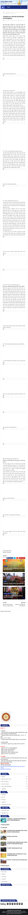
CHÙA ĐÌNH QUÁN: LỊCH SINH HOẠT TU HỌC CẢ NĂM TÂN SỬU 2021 (14, 569)
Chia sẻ (3, 776)
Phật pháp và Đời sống (6, 786)
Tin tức (12, 12)
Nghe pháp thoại (5, 810)
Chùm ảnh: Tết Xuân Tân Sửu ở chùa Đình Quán (14, 583)
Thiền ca (3, 874)
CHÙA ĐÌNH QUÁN (6, 2)
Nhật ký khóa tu (5, 781)
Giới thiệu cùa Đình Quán (12, 836)
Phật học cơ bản (5, 784)
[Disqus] (14, 654)
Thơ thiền (4, 876)
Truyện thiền (4, 881)
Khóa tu (5, 566)
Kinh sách (4, 794)
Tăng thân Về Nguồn (5, 824)
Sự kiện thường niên (5, 865)
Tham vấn (4, 788)
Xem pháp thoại (5, 812)
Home (4, 12)
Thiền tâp (4, 802)
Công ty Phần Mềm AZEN (16, 913)
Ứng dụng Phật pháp (6, 804)
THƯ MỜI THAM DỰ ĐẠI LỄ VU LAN (14, 848)
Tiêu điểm (8, 12)
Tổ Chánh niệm (4, 827)
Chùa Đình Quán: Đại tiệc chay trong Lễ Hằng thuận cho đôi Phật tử (13, 596)
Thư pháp (4, 879)
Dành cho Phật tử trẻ (8, 593)
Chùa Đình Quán (11, 912)
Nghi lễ (3, 797)
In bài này (22, 558)
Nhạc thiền (4, 871)
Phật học (4, 799)
